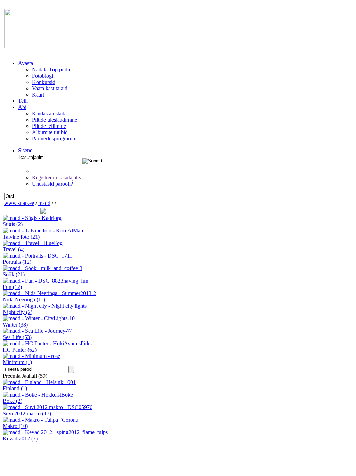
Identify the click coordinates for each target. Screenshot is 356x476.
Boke (12, 401)
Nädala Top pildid (52, 69)
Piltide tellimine (49, 126)
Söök (14, 274)
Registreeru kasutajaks (56, 178)
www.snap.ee (19, 203)
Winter (15, 325)
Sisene (25, 150)
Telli (23, 101)
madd (44, 203)
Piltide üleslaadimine (54, 120)
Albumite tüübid (50, 132)
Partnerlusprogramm (54, 138)
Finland (15, 388)
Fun (12, 287)
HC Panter (20, 350)
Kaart (38, 95)
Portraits (17, 262)
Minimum (17, 362)
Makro (15, 426)
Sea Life (17, 337)
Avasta (25, 63)
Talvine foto (21, 237)
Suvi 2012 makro (27, 413)
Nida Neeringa (24, 299)
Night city (17, 312)
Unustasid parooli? (52, 184)
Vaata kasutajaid (49, 88)
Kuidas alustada (49, 113)
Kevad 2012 (20, 439)
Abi (22, 107)
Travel (13, 249)
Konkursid (43, 82)
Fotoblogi (42, 76)
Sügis (13, 224)
